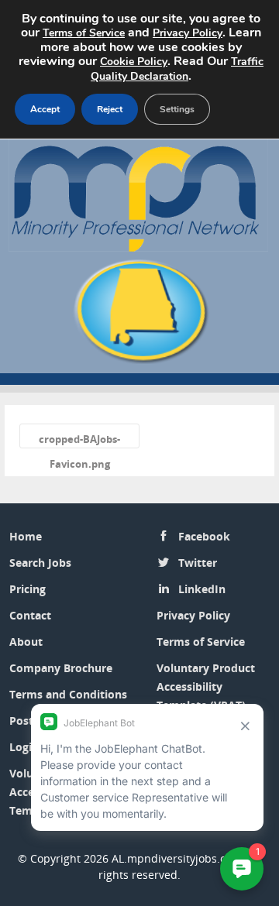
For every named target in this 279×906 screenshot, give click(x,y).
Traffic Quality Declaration (177, 69)
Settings (177, 109)
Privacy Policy (193, 615)
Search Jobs (40, 562)
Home (25, 536)
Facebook (204, 536)
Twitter (197, 562)
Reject (109, 109)
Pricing (27, 589)
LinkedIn (202, 589)
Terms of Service (201, 641)
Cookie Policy (133, 61)
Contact (30, 615)
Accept (45, 109)
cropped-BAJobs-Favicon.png (79, 440)
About (26, 641)
